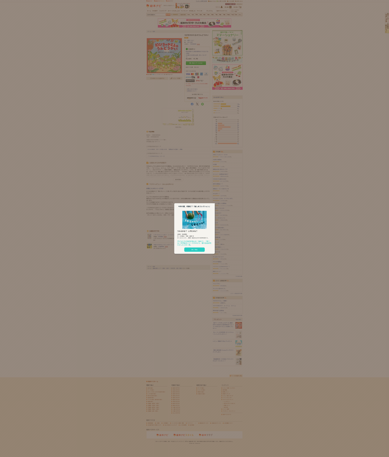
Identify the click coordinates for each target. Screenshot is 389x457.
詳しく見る (194, 249)
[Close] (215, 203)
